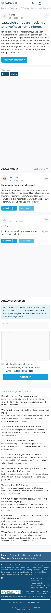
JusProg (42, 596)
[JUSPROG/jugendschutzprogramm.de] (11, 592)
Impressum (13, 603)
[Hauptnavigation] (47, 3)
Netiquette (38, 555)
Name (5, 323)
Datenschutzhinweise (16, 370)
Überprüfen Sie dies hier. (39, 588)
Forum (4, 8)
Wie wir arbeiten (28, 558)
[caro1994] (5, 178)
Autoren (16, 558)
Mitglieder (26, 555)
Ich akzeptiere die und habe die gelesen (23, 367)
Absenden (25, 376)
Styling (26, 8)
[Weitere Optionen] (46, 16)
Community (15, 555)
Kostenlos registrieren (13, 316)
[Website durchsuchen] (34, 3)
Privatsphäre (36, 603)
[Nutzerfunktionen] (40, 3)
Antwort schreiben (14, 59)
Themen (13, 8)
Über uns (6, 558)
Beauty (5, 74)
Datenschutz (24, 603)
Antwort (7, 332)
